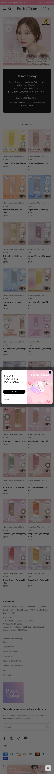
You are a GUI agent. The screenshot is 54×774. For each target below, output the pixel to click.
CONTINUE (14, 392)
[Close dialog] (50, 372)
